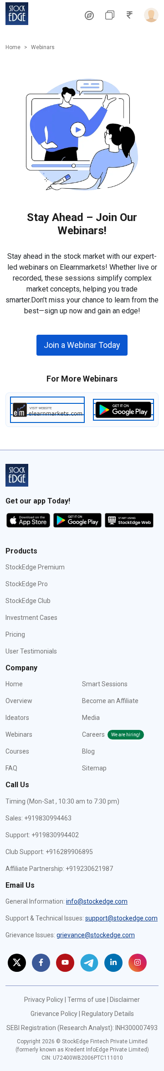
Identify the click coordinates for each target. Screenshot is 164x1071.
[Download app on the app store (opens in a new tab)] (28, 519)
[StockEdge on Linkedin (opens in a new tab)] (113, 963)
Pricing (15, 634)
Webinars (18, 734)
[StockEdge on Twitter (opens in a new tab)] (17, 963)
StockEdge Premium (35, 567)
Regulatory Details (108, 1013)
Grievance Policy (54, 1013)
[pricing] (89, 15)
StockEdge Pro (26, 584)
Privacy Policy (43, 999)
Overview (18, 700)
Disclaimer (125, 999)
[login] (149, 15)
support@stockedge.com (121, 918)
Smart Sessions (105, 684)
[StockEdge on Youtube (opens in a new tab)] (65, 963)
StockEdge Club (28, 600)
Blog (88, 751)
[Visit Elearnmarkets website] (47, 409)
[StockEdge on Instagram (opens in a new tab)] (137, 963)
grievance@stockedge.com (95, 935)
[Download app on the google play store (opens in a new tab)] (78, 519)
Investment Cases (31, 617)
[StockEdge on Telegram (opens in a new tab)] (89, 963)
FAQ (11, 768)
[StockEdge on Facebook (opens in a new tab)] (41, 963)
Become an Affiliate (110, 700)
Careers (111, 734)
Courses (17, 751)
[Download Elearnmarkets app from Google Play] (123, 409)
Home (12, 47)
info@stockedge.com (97, 901)
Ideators (17, 717)
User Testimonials (31, 651)
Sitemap (94, 768)
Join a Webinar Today (82, 345)
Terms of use (86, 999)
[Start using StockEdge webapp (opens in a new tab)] (129, 519)
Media (91, 717)
